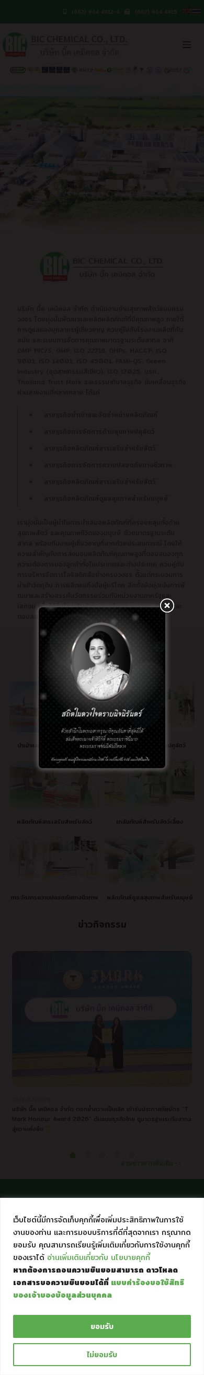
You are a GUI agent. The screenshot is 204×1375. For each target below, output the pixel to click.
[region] (102, 1286)
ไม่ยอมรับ (102, 1354)
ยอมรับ (102, 1326)
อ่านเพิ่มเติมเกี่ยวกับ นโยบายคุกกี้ (98, 1257)
